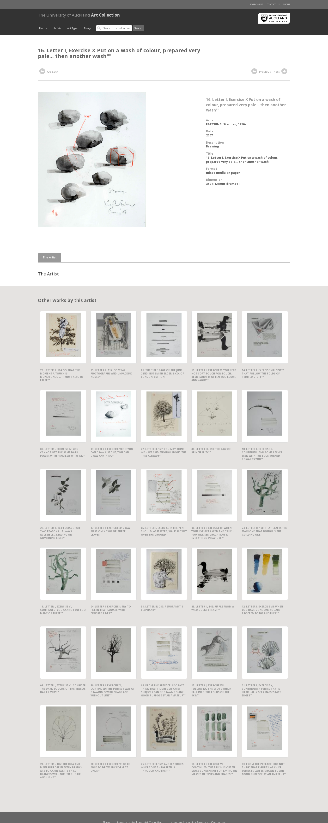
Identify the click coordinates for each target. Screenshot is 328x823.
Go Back (52, 71)
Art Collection (79, 15)
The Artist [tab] (49, 257)
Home (43, 28)
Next (276, 71)
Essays (87, 28)
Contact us (273, 4)
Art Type (72, 28)
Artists (57, 28)
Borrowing (256, 4)
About (286, 4)
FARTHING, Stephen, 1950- (226, 124)
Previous (264, 71)
